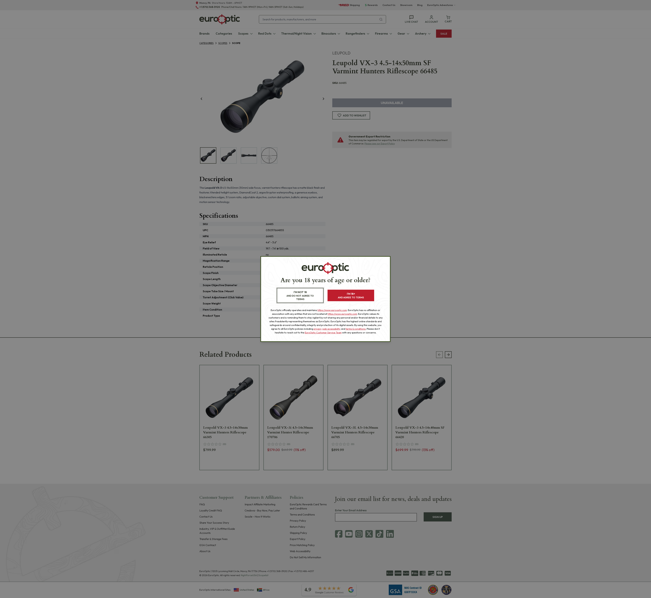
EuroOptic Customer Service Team (323, 332)
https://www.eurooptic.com (332, 310)
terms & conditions (356, 328)
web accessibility (331, 328)
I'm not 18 (300, 295)
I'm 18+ (351, 295)
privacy (317, 328)
